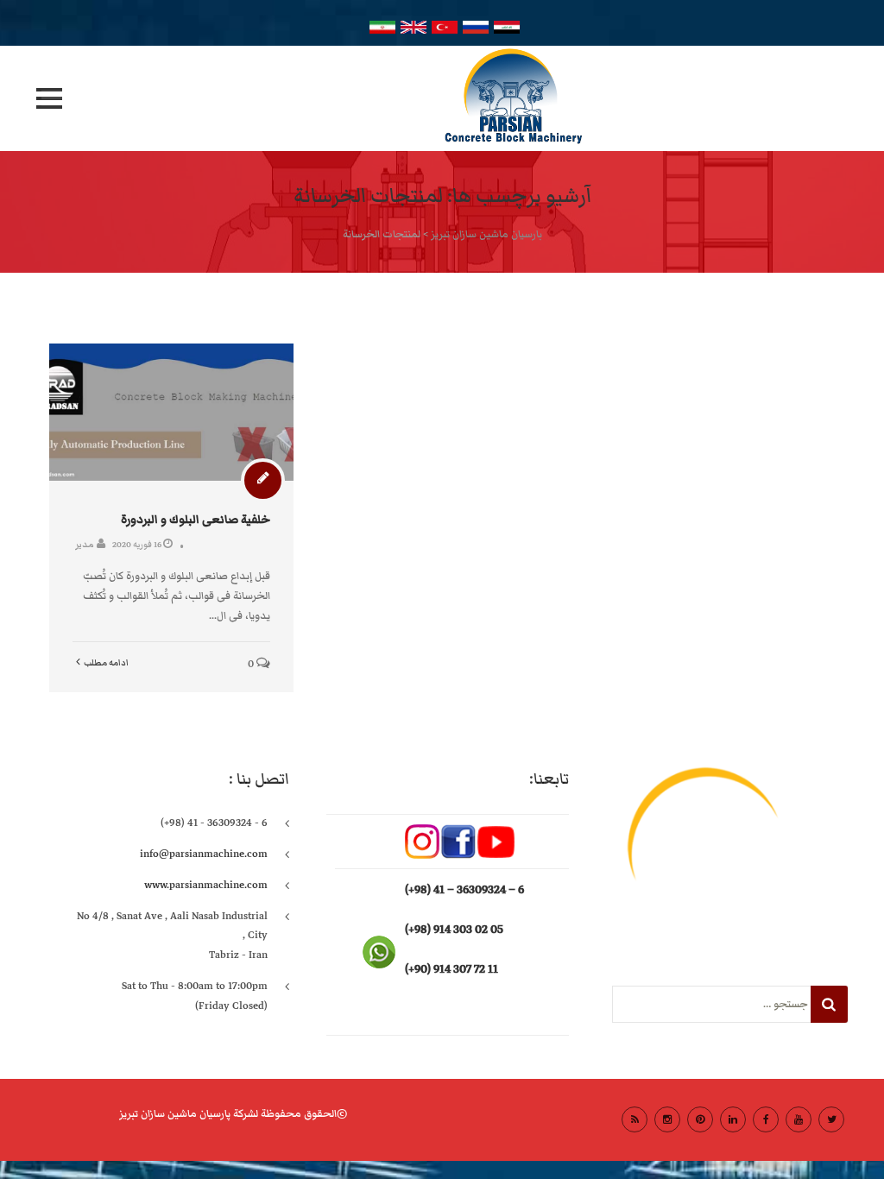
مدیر (84, 544)
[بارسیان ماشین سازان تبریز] (442, 98)
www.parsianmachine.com (206, 885)
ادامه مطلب (106, 663)
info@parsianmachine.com (204, 854)
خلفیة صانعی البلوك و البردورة (195, 519)
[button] (49, 98)
